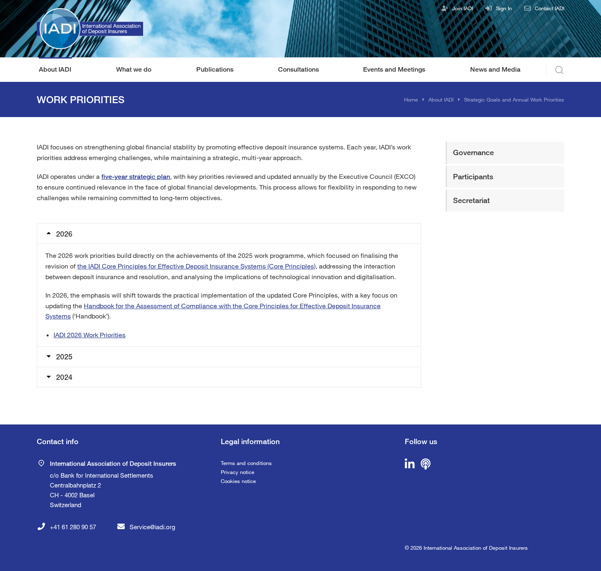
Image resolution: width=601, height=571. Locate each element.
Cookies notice (238, 481)
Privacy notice (237, 472)
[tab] (229, 233)
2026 (64, 233)
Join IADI (462, 8)
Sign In (504, 8)
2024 (64, 377)
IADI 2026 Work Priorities (90, 335)
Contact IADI (549, 8)
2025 (64, 356)
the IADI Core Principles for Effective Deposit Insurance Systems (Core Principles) (196, 266)
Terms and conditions (246, 463)
